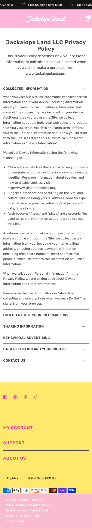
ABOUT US (14, 458)
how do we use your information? (35, 315)
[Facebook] (8, 397)
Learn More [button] (15, 521)
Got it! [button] (71, 511)
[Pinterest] (28, 397)
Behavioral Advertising (26, 338)
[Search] (79, 18)
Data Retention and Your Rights (34, 349)
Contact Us (14, 360)
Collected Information (25, 89)
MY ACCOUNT (18, 427)
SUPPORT (14, 442)
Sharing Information (23, 326)
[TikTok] (38, 397)
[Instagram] (18, 397)
